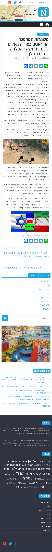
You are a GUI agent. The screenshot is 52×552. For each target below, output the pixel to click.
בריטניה (47, 464)
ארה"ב (9, 460)
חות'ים (26, 468)
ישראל (20, 58)
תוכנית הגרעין (24, 487)
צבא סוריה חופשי (28, 483)
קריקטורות (46, 309)
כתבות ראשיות (42, 35)
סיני (8, 479)
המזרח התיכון (15, 464)
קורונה (9, 482)
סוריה (15, 58)
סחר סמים (19, 479)
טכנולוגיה (33, 473)
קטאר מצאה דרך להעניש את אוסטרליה (21, 267)
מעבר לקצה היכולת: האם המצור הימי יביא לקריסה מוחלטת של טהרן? (26, 386)
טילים (41, 474)
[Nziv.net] (47, 24)
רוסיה (42, 487)
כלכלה (47, 478)
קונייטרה (14, 483)
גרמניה (40, 465)
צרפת (20, 483)
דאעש (36, 465)
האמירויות (29, 465)
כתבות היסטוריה (44, 289)
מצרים (34, 478)
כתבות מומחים (45, 293)
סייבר (14, 479)
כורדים (12, 474)
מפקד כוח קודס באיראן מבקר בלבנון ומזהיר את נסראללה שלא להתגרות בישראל (27, 254)
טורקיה (46, 473)
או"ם (48, 461)
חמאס (7, 468)
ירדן (26, 473)
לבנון (41, 478)
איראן (25, 58)
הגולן (23, 465)
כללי (48, 285)
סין (11, 478)
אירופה (24, 461)
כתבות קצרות (45, 297)
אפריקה (17, 461)
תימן (18, 487)
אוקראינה (41, 461)
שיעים (31, 487)
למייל (16, 445)
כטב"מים (7, 474)
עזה (41, 482)
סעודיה (46, 482)
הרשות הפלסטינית (37, 468)
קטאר (48, 487)
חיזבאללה (17, 468)
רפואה (36, 487)
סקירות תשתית (45, 305)
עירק (35, 482)
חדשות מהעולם (45, 281)
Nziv (32, 58)
